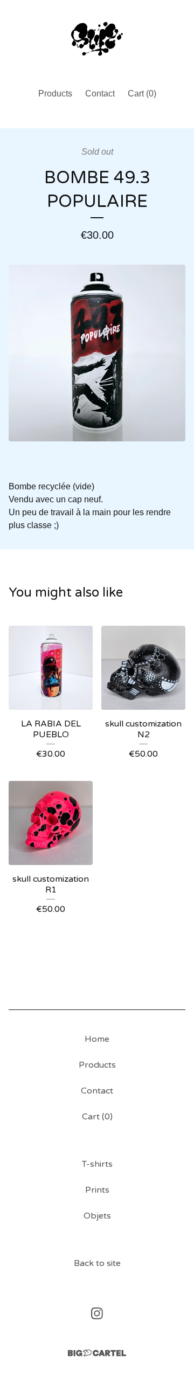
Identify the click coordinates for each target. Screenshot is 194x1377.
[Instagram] (97, 1313)
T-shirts (97, 1164)
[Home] (97, 39)
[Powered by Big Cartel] (97, 1353)
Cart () (142, 93)
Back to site (97, 1263)
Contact (100, 93)
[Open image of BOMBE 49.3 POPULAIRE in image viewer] (97, 353)
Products (55, 93)
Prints (97, 1190)
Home (97, 1039)
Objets (97, 1215)
